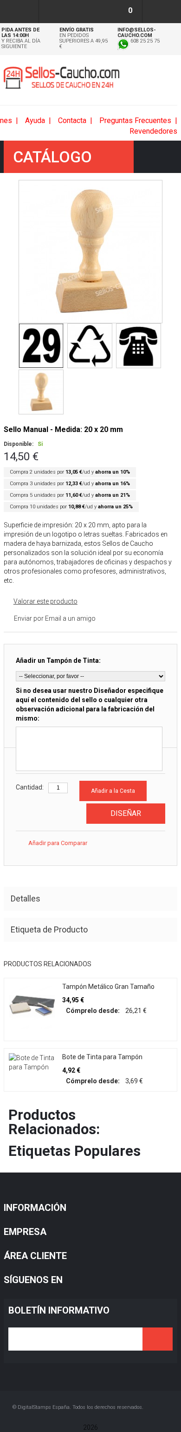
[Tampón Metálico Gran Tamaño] (32, 1006)
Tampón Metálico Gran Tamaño (108, 986)
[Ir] (157, 1339)
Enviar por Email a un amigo (55, 618)
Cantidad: (30, 787)
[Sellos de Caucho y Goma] (62, 78)
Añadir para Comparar (57, 842)
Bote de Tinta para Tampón (102, 1057)
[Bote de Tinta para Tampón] (32, 1062)
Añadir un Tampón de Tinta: (58, 660)
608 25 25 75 (144, 41)
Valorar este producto (45, 601)
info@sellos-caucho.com (136, 32)
